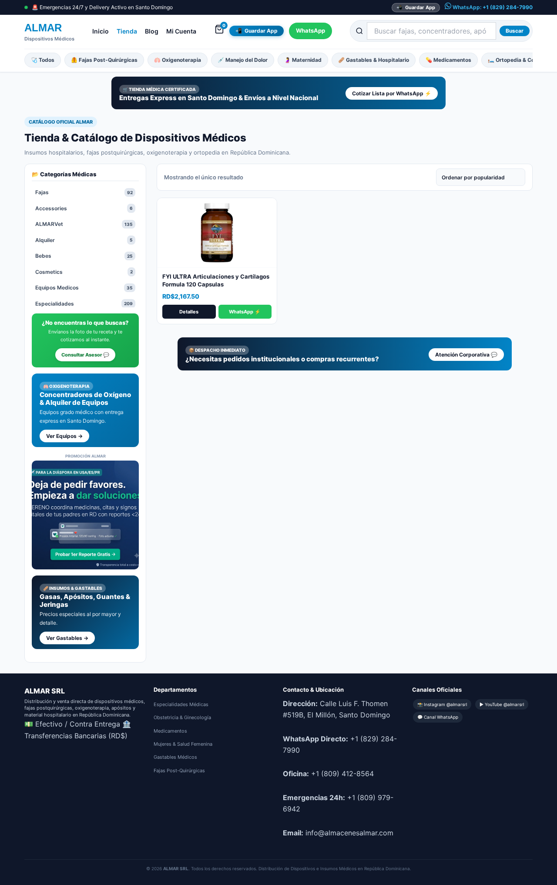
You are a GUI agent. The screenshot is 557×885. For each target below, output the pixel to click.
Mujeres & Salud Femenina (183, 744)
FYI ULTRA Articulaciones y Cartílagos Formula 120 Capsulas (215, 280)
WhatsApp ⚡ (245, 312)
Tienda (127, 31)
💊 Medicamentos (448, 60)
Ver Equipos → (64, 436)
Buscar (514, 30)
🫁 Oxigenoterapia (177, 60)
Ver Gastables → (67, 638)
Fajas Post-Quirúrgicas (179, 770)
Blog (151, 31)
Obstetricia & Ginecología (182, 717)
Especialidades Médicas (181, 704)
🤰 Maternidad (303, 60)
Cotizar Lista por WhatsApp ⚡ (391, 93)
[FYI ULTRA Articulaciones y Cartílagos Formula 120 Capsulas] (217, 233)
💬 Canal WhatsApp (437, 717)
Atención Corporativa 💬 (466, 354)
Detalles (188, 312)
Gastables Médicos (175, 757)
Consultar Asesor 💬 (85, 355)
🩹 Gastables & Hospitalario (373, 60)
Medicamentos (170, 731)
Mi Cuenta (181, 31)
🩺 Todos (42, 60)
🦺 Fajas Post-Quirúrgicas (104, 60)
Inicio (100, 31)
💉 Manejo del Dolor (243, 60)
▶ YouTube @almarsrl (502, 704)
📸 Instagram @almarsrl (442, 704)
